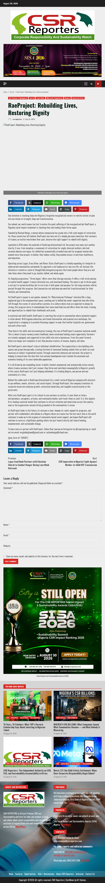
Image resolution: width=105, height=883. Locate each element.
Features (18, 874)
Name (6, 524)
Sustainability (35, 718)
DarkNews (70, 880)
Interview (80, 874)
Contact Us (90, 874)
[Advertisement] (52, 60)
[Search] (91, 83)
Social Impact (75, 764)
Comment (8, 488)
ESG (30, 764)
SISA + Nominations (46, 874)
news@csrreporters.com (64, 855)
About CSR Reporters (65, 874)
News (11, 874)
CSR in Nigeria (72, 718)
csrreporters (17, 119)
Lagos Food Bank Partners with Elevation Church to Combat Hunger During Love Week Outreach (28, 463)
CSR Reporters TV (98, 84)
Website (6, 545)
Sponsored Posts (78, 98)
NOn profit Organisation (55, 98)
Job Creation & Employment (18, 98)
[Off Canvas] (5, 84)
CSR (7, 718)
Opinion (67, 98)
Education (14, 718)
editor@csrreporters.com (76, 851)
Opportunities (30, 874)
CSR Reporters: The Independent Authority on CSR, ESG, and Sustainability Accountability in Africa (27, 752)
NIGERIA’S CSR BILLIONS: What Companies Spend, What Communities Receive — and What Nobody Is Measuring (78, 706)
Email (6, 535)
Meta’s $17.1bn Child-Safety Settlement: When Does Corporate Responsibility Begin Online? (78, 752)
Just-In (32, 98)
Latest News (40, 98)
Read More (21, 826)
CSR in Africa (60, 718)
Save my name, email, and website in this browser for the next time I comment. (39, 556)
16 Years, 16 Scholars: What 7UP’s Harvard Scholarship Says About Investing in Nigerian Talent (27, 706)
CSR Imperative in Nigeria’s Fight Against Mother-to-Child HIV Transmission (78, 462)
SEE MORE (85, 860)
